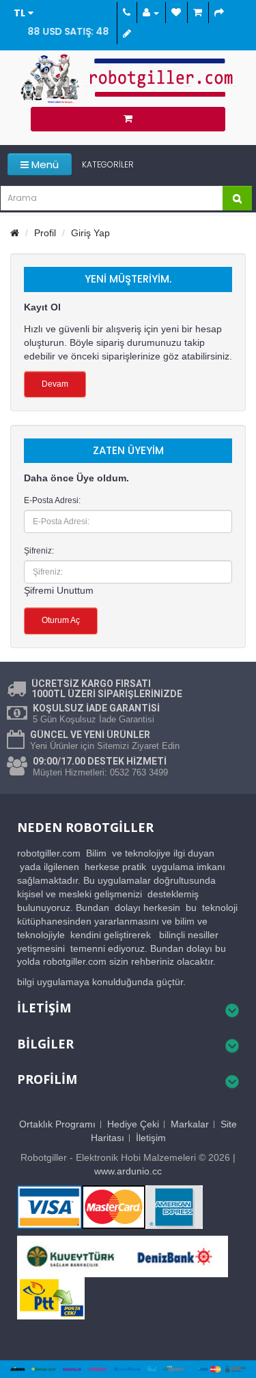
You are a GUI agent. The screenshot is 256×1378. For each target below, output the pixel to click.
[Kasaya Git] (218, 12)
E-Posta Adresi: (52, 500)
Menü (44, 164)
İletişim (151, 1137)
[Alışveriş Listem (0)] (175, 12)
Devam (55, 384)
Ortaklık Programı (57, 1124)
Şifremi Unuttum (59, 590)
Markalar (190, 1124)
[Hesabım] (150, 12)
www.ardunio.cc (128, 1171)
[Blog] (126, 33)
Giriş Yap (90, 232)
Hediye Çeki (133, 1124)
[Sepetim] (196, 12)
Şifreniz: (39, 551)
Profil (45, 232)
